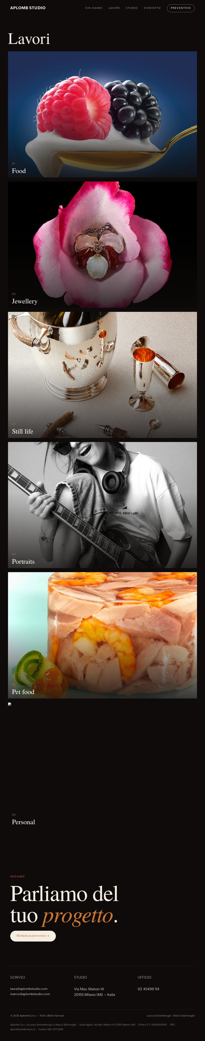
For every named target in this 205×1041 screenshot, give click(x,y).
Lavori (114, 8)
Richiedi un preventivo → (33, 936)
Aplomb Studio (28, 8)
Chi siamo (93, 8)
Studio (132, 8)
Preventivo (181, 8)
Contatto (152, 8)
